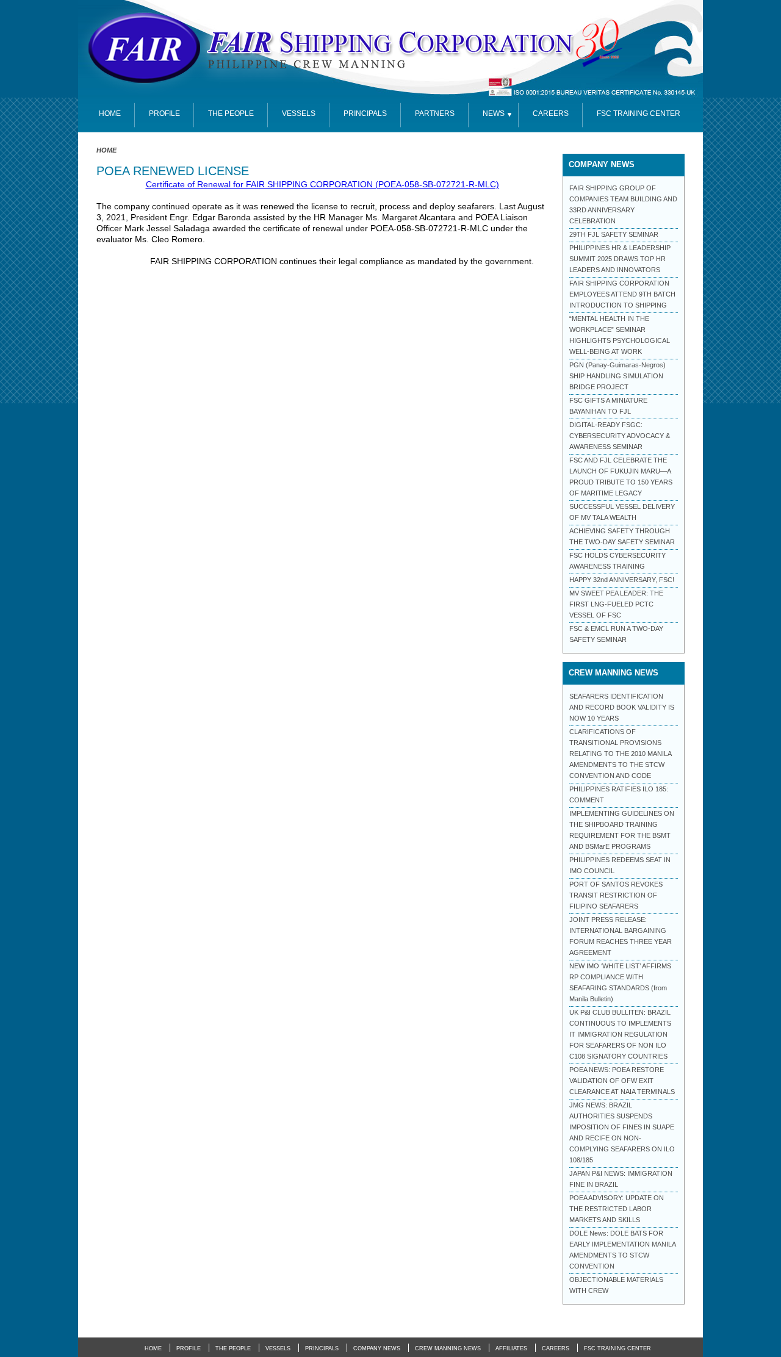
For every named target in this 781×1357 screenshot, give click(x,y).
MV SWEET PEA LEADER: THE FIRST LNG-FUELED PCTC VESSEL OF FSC (616, 604)
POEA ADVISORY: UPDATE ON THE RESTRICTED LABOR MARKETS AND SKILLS (616, 1208)
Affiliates (511, 1348)
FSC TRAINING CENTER (638, 113)
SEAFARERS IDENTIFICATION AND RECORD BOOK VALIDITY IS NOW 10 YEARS (621, 707)
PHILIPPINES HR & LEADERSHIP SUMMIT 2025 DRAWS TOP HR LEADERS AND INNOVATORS (620, 258)
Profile (164, 113)
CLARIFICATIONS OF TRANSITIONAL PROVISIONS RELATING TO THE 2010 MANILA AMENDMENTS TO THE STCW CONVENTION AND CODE (620, 753)
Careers (551, 113)
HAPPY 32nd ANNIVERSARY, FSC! (621, 579)
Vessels (298, 113)
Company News (376, 1348)
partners (435, 113)
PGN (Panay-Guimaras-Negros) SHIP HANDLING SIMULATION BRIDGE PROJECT (617, 376)
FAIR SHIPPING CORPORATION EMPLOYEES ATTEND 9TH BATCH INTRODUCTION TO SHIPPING (622, 294)
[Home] (358, 49)
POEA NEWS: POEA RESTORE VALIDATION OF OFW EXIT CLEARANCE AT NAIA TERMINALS (622, 1080)
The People (231, 113)
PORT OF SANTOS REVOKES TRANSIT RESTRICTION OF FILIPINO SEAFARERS (616, 895)
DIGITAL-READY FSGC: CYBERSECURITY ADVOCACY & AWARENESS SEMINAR (619, 435)
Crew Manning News (448, 1348)
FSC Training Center (617, 1348)
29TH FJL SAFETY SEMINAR (613, 234)
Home (106, 150)
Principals (365, 113)
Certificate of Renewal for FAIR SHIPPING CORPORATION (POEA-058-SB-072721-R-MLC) (322, 184)
